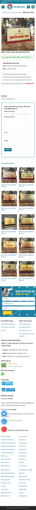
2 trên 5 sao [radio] (8, 114)
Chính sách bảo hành (25, 330)
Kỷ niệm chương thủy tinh (8, 443)
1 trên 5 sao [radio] (5, 114)
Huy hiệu (3, 486)
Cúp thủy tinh (23, 443)
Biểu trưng (4, 456)
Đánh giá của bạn (9, 111)
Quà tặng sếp (23, 496)
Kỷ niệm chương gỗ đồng (8, 446)
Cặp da (21, 492)
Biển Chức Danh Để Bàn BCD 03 (8, 256)
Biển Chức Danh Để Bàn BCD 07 (8, 279)
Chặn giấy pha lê (5, 479)
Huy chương (4, 489)
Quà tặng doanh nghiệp (25, 470)
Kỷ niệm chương (5, 436)
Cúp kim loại (22, 446)
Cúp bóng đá (22, 456)
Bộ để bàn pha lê (5, 483)
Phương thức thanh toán (8, 327)
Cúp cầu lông (22, 465)
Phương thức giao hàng (7, 324)
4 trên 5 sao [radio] (19, 114)
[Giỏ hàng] (32, 6)
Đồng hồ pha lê (23, 476)
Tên (5, 132)
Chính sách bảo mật (24, 327)
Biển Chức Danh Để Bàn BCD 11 (26, 209)
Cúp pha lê (22, 439)
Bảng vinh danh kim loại (7, 476)
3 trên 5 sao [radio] (12, 114)
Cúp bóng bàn (23, 452)
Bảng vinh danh (5, 470)
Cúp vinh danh (23, 436)
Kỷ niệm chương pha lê (7, 439)
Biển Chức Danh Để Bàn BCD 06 (26, 279)
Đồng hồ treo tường (24, 479)
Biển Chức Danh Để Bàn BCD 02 (8, 186)
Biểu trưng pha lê (6, 459)
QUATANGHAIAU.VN (23, 508)
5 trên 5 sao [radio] (27, 114)
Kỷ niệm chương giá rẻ (7, 452)
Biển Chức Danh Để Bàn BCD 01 (8, 209)
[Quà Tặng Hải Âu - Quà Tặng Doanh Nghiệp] (15, 7)
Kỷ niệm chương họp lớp (8, 449)
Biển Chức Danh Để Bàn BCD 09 (26, 232)
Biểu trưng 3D (5, 462)
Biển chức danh (5, 496)
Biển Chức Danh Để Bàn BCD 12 (26, 186)
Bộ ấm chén (22, 483)
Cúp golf (21, 462)
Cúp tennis (22, 459)
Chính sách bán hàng (25, 324)
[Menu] (3, 6)
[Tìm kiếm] (28, 6)
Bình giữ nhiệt (23, 486)
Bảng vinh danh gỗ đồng (8, 473)
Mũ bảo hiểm (22, 489)
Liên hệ (3, 330)
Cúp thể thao (22, 449)
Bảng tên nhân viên (6, 492)
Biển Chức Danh (16, 12)
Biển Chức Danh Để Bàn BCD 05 (26, 256)
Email (6, 140)
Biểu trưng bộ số (5, 465)
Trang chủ (5, 12)
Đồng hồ (21, 473)
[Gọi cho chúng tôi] (2, 374)
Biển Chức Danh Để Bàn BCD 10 (8, 232)
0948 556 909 (30, 83)
